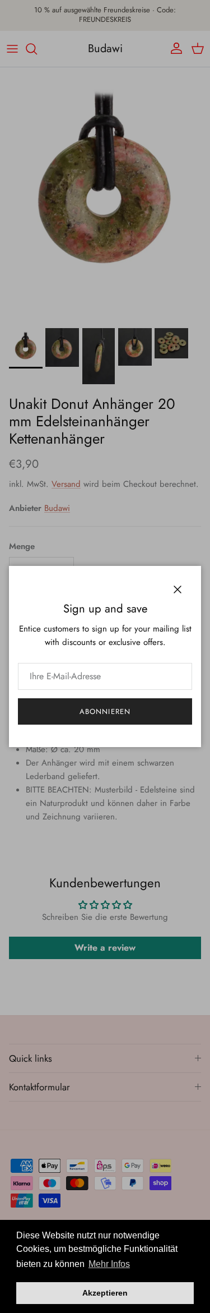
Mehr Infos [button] (109, 1264)
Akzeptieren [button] (105, 1292)
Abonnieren (105, 711)
